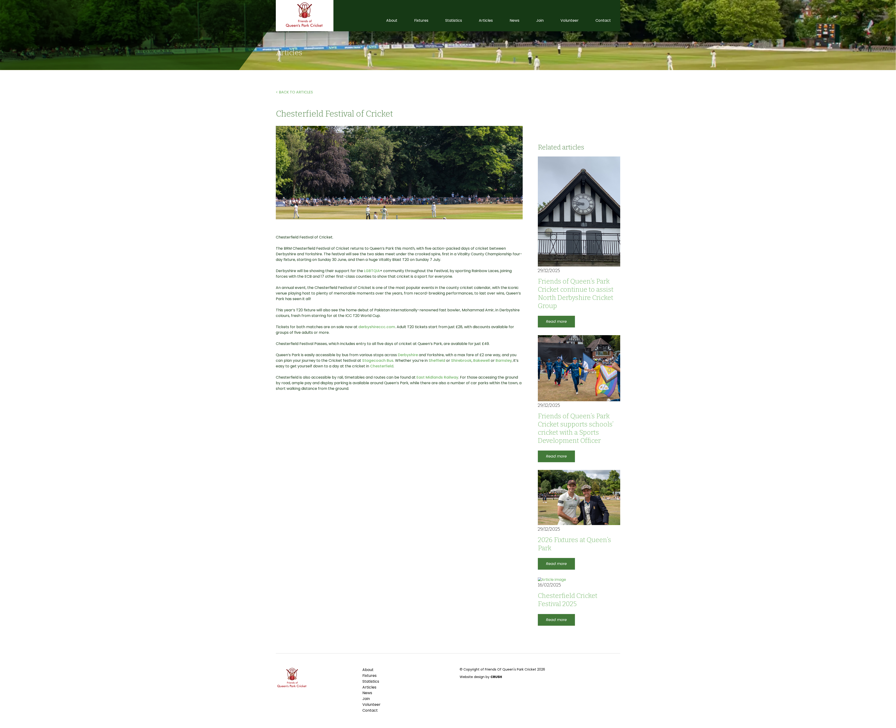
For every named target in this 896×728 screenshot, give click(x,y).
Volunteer (569, 20)
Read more (556, 321)
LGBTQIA (372, 270)
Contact (603, 20)
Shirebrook (461, 360)
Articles (486, 20)
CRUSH (496, 677)
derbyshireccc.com (376, 327)
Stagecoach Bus (377, 360)
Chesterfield (381, 366)
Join (540, 20)
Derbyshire (408, 355)
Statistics (453, 20)
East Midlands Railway (437, 377)
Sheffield (437, 360)
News (514, 20)
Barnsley (503, 360)
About (391, 20)
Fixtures (421, 20)
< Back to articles (294, 92)
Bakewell (481, 360)
